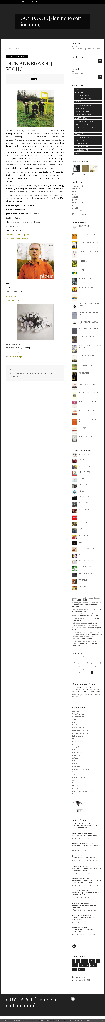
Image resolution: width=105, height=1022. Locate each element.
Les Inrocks (76, 766)
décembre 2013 (77, 202)
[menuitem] (8, 2)
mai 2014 (75, 194)
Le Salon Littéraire (78, 761)
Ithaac (74, 794)
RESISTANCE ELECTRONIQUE (84, 137)
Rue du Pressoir (77, 741)
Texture (74, 775)
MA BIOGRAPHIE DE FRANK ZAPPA (86, 835)
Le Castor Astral (77, 752)
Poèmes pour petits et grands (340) (84, 609)
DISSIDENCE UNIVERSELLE (83, 96)
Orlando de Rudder (78, 717)
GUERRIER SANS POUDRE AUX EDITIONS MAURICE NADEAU (86, 881)
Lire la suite (96, 49)
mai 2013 (75, 205)
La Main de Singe (78, 736)
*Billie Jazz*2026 (78, 623)
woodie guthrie (46, 373)
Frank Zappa (84, 965)
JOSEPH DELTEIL (80, 108)
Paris (98, 961)
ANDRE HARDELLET (81, 92)
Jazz (78, 961)
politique (84, 961)
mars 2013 (75, 208)
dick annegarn (19, 373)
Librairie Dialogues (78, 755)
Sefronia (75, 758)
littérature (93, 965)
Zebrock (75, 780)
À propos (33, 2)
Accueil (7, 2)
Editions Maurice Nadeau (80, 783)
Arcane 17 (75, 747)
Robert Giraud (77, 725)
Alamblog (75, 719)
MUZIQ (77, 131)
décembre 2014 (77, 191)
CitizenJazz (75, 772)
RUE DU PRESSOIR (81, 144)
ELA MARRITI (88, 639)
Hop (73, 722)
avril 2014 (75, 197)
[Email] (74, 946)
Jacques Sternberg (78, 728)
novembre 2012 (77, 211)
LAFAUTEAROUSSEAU (93, 634)
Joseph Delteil (76, 711)
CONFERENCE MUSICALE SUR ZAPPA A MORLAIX (86, 691)
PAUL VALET (79, 134)
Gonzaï (74, 764)
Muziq (74, 739)
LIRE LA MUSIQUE (81, 118)
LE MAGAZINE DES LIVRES (83, 115)
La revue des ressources (80, 730)
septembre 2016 (77, 189)
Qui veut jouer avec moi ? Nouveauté (85, 603)
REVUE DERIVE (80, 140)
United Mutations (78, 714)
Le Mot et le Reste (78, 750)
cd (74, 961)
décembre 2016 (77, 186)
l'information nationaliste (89, 615)
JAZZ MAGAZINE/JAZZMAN (83, 105)
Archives (20, 2)
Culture (92, 961)
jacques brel (36, 373)
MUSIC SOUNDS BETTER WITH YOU (45, 370)
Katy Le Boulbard (79, 690)
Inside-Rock (76, 744)
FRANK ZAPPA (79, 102)
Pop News (75, 788)
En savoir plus (86, 1020)
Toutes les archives (82, 214)
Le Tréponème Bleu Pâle (80, 733)
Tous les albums (81, 174)
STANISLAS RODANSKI (82, 147)
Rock (74, 969)
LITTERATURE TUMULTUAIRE (84, 121)
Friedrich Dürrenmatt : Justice (83, 618)
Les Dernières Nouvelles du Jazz (82, 791)
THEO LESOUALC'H (81, 150)
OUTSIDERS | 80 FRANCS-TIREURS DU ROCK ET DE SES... (86, 894)
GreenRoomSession (79, 777)
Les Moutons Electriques (80, 769)
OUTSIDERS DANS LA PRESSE (84, 858)
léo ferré (28, 373)
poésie (75, 965)
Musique (81, 969)
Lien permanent (17, 370)
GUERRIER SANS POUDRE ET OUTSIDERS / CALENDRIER (87, 869)
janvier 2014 (76, 200)
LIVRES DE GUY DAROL (82, 124)
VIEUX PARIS (79, 153)
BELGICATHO (83, 600)
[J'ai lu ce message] (103, 1020)
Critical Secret (76, 786)
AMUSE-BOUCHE (80, 89)
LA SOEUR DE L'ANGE (82, 111)
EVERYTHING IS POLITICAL (83, 99)
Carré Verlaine (93, 623)
